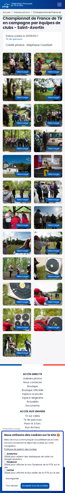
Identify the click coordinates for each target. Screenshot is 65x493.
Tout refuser (12, 486)
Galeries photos (22, 12)
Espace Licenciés (32, 394)
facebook (12, 462)
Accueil (6, 12)
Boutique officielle (32, 390)
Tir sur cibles (32, 416)
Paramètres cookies (11, 429)
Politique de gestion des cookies (20, 449)
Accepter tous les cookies (35, 486)
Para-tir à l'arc (32, 423)
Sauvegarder (12, 479)
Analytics (12, 454)
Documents (32, 406)
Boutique (32, 386)
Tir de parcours (14, 39)
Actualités (32, 402)
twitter (10, 470)
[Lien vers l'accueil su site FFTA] (17, 4)
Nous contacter (32, 382)
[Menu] (59, 4)
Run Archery (32, 427)
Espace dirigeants (32, 398)
